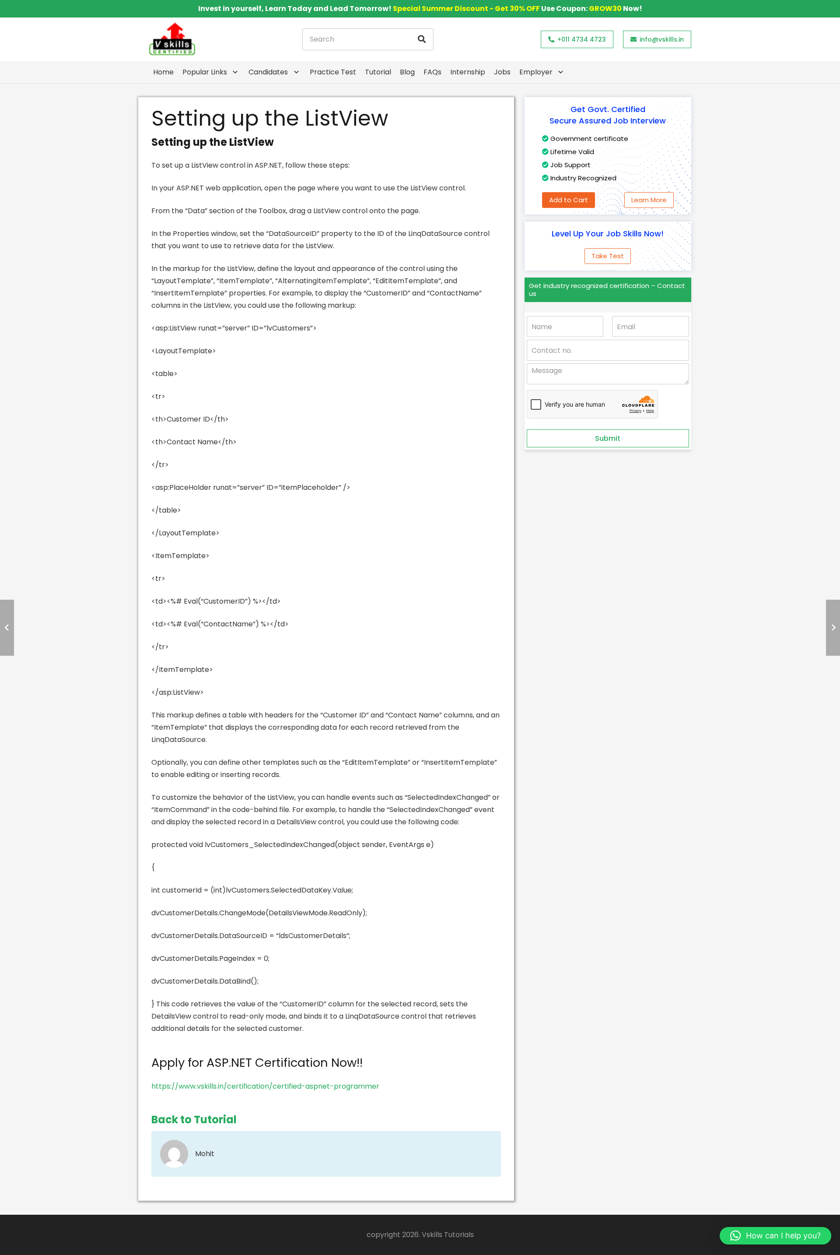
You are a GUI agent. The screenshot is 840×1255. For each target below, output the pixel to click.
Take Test (608, 255)
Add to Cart (568, 199)
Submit (607, 438)
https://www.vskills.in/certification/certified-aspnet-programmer (265, 1086)
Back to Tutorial (194, 1119)
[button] (775, 1235)
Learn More (649, 199)
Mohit (204, 1154)
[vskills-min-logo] (172, 39)
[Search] (422, 39)
